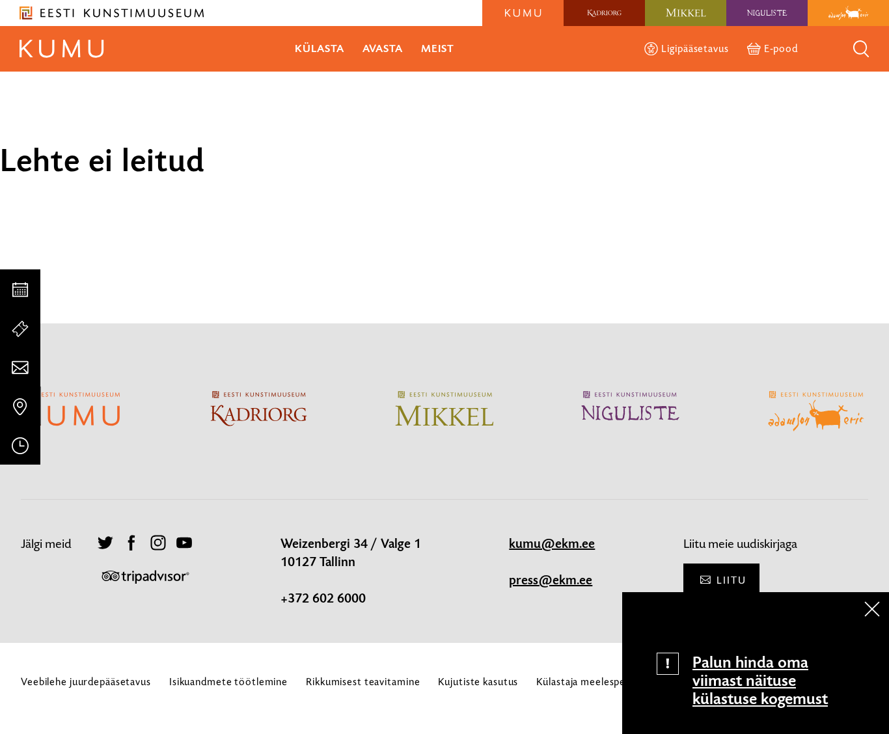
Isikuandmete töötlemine (228, 681)
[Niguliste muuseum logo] (767, 13)
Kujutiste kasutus (478, 681)
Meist (437, 48)
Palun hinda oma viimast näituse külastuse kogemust (760, 681)
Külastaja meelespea (583, 681)
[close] (872, 609)
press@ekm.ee (550, 580)
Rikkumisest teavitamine (363, 681)
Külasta (319, 48)
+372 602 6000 (323, 598)
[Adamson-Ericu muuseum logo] (848, 13)
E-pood (781, 48)
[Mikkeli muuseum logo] (685, 13)
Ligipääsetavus (694, 48)
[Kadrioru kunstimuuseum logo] (604, 13)
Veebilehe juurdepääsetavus (86, 681)
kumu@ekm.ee (552, 544)
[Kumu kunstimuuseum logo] (523, 13)
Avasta (382, 48)
